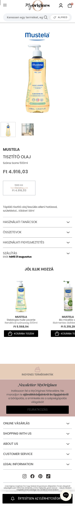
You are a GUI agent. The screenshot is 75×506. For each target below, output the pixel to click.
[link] (61, 5)
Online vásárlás (16, 423)
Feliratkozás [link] (38, 410)
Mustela (11, 149)
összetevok (12, 232)
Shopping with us (17, 433)
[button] (66, 495)
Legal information (18, 464)
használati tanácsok (20, 222)
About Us (10, 444)
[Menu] (5, 6)
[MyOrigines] (37, 5)
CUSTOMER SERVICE (17, 454)
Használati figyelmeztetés (23, 242)
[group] (37, 77)
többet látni (26, 211)
